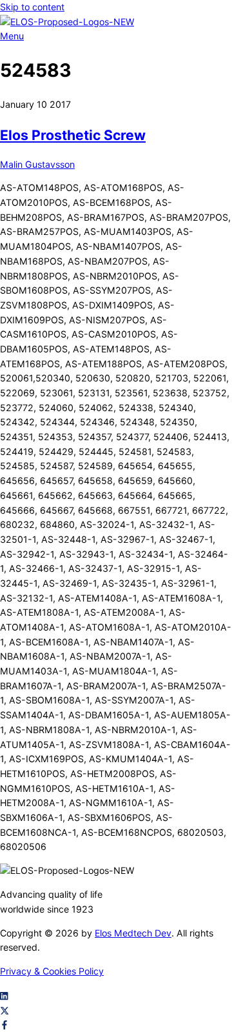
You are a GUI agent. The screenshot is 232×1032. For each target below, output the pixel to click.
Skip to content (32, 6)
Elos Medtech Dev (133, 932)
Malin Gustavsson (37, 164)
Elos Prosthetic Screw (73, 134)
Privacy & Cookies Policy (52, 971)
